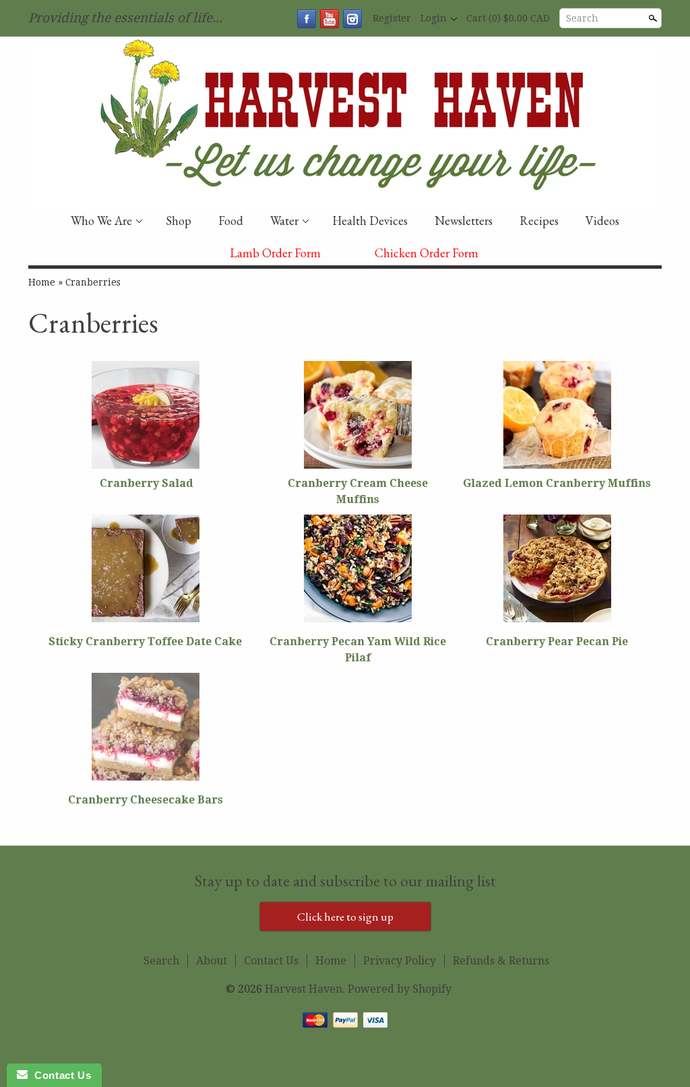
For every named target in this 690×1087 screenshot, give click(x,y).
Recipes (539, 220)
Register (392, 18)
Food (230, 220)
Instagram (352, 18)
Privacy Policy (399, 960)
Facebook (306, 18)
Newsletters (464, 220)
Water (284, 220)
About (211, 960)
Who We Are (101, 220)
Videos (602, 220)
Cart (508, 18)
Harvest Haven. (306, 989)
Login (433, 18)
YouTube (329, 18)
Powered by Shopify (399, 989)
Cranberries (93, 282)
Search (582, 18)
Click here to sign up (345, 916)
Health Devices (370, 220)
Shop (178, 220)
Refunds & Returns (501, 960)
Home (41, 282)
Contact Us (271, 960)
